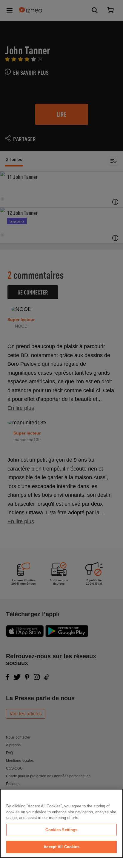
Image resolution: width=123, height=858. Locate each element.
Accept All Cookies (61, 847)
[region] (61, 823)
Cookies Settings (61, 830)
